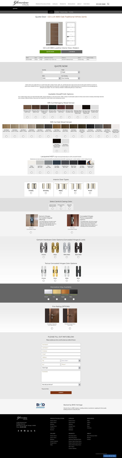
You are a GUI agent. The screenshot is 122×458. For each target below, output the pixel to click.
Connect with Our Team (109, 456)
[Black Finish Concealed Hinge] (78, 271)
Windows (52, 424)
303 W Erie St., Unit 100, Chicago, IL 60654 (26, 425)
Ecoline (57, 12)
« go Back (72, 51)
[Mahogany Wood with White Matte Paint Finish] (78, 107)
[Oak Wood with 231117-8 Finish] (15, 126)
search (108, 4)
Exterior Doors (53, 420)
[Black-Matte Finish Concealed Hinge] (78, 247)
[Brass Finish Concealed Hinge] (55, 247)
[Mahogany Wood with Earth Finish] (27, 107)
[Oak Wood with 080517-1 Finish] (23, 126)
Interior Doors (53, 422)
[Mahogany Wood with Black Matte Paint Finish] (86, 107)
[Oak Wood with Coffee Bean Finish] (82, 126)
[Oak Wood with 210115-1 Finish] (48, 126)
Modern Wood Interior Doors (75, 443)
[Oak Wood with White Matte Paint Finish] (116, 126)
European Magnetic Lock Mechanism (52, 324)
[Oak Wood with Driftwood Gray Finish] (107, 126)
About (79, 4)
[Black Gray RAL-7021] (74, 162)
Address (61, 355)
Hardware (71, 429)
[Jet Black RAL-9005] (82, 162)
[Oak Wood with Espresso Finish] (90, 126)
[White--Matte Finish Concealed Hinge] (66, 247)
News (88, 426)
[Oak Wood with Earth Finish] (65, 126)
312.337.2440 (100, 4)
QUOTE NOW (50, 51)
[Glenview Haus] (18, 430)
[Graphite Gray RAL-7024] (65, 162)
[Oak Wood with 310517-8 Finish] (32, 126)
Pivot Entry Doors (72, 435)
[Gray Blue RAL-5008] (57, 162)
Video (88, 424)
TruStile (71, 12)
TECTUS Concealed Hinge (72, 228)
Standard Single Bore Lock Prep (70, 324)
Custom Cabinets (54, 441)
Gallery (88, 422)
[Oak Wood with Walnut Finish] (74, 126)
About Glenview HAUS (92, 435)
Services (52, 429)
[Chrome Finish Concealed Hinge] (43, 247)
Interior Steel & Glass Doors (75, 444)
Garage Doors (53, 426)
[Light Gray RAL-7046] (48, 162)
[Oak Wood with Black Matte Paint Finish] (57, 141)
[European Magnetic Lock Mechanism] (52, 322)
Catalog (55, 4)
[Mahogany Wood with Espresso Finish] (53, 107)
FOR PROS (87, 4)
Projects (63, 4)
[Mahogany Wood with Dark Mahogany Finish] (61, 107)
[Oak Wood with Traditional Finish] (57, 126)
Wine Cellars (71, 446)
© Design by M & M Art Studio (101, 453)
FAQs (88, 420)
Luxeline (51, 12)
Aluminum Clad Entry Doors (75, 439)
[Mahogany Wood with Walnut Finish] (36, 107)
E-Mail (61, 352)
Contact (89, 439)
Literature (89, 427)
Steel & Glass (63, 12)
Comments (61, 370)
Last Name (61, 346)
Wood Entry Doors (73, 437)
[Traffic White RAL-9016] (32, 162)
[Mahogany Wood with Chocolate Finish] (69, 107)
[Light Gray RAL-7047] (40, 162)
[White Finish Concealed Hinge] (66, 271)
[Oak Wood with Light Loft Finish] (6, 126)
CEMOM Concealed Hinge (31, 228)
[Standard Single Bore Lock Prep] (70, 322)
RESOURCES (71, 4)
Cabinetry (52, 427)
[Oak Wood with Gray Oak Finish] (99, 126)
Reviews (89, 437)
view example (48, 294)
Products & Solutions (43, 4)
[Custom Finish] (90, 162)
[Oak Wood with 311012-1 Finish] (40, 126)
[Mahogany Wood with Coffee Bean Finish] (44, 107)
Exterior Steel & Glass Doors (75, 441)
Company (61, 349)
